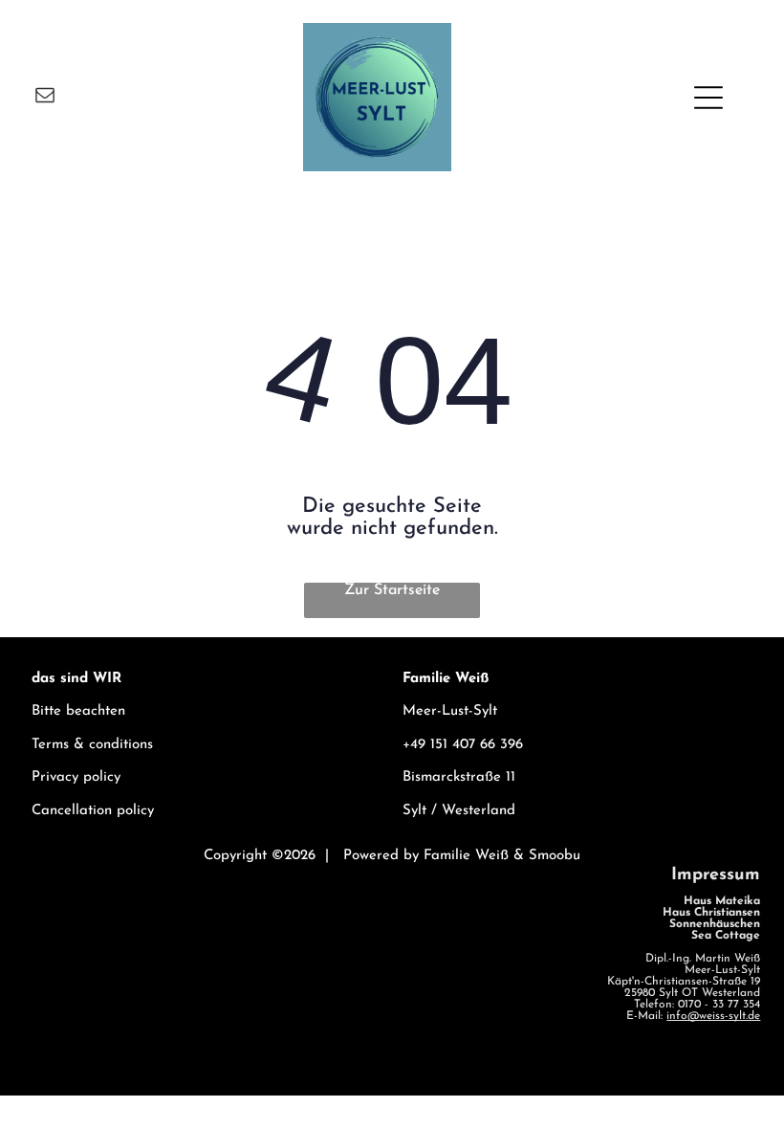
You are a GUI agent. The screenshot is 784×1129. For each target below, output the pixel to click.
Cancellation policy (93, 811)
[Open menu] (708, 97)
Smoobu (554, 856)
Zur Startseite (392, 590)
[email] (45, 97)
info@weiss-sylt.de (713, 1016)
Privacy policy (76, 777)
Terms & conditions (92, 745)
